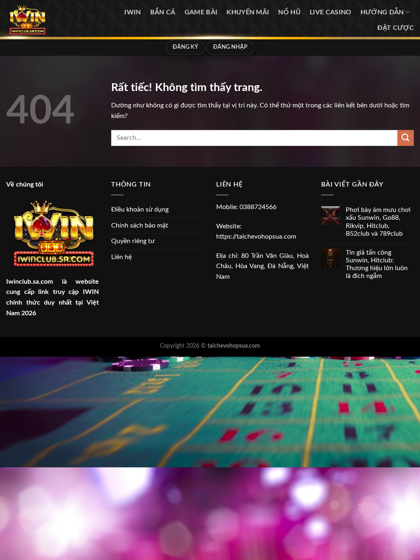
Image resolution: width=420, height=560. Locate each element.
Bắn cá (163, 12)
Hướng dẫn (382, 12)
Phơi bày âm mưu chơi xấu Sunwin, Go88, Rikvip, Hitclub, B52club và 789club (378, 222)
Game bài (201, 12)
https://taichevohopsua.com (256, 236)
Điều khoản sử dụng (140, 209)
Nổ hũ (289, 12)
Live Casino (331, 12)
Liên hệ (121, 257)
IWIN (132, 12)
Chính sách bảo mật (139, 225)
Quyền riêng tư (133, 241)
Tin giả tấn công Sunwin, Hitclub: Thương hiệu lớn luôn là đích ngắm (377, 264)
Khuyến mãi (247, 12)
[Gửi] (405, 138)
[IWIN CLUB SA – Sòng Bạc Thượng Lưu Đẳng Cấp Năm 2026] (45, 19)
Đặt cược (395, 28)
